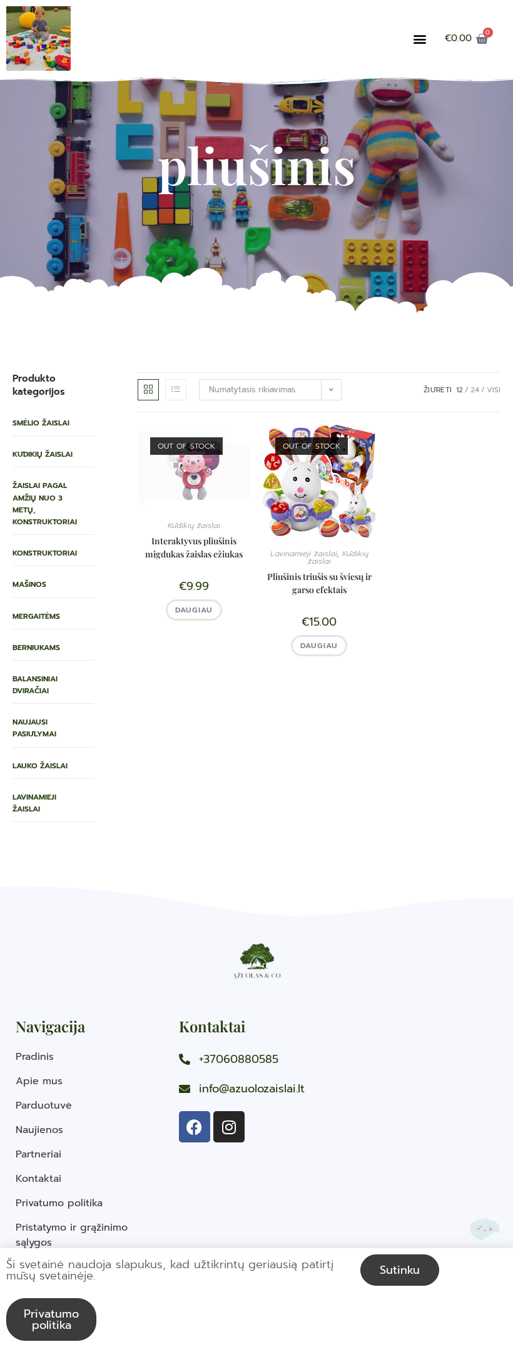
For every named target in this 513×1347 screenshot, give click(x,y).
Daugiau (194, 610)
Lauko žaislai (40, 765)
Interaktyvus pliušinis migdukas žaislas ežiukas (194, 547)
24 (474, 389)
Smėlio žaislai (41, 423)
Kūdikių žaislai (43, 454)
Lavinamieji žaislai (34, 803)
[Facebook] (194, 1126)
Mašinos (29, 584)
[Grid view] (148, 389)
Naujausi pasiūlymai (34, 728)
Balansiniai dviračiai (35, 684)
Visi (493, 389)
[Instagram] (229, 1126)
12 (459, 389)
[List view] (175, 389)
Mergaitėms (36, 616)
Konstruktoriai (45, 553)
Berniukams (36, 647)
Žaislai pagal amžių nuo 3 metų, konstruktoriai (45, 503)
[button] (419, 38)
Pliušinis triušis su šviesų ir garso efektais (319, 583)
